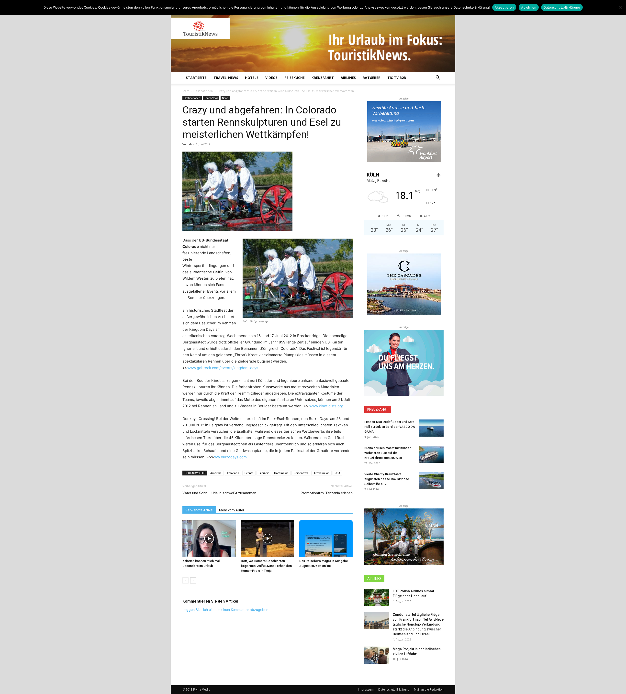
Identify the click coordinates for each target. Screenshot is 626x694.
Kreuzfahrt (323, 77)
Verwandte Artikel (199, 510)
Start (185, 91)
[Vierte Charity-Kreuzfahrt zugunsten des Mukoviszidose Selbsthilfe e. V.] (431, 480)
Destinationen (203, 91)
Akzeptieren (504, 7)
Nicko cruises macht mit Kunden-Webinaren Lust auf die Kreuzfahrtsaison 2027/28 (388, 453)
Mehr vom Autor (231, 510)
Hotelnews (281, 473)
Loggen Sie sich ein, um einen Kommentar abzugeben (225, 609)
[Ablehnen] (619, 7)
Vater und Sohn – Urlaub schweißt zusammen (219, 493)
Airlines (348, 77)
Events (249, 473)
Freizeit (264, 473)
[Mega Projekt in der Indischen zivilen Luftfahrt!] (376, 655)
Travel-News (225, 77)
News (225, 98)
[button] (438, 78)
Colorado (233, 473)
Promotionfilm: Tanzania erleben (327, 493)
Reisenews (301, 473)
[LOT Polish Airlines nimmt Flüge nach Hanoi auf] (376, 597)
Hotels (251, 77)
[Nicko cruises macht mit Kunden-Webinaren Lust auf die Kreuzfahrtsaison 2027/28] (431, 454)
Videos (271, 77)
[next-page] (193, 580)
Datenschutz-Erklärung (393, 689)
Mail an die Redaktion (429, 689)
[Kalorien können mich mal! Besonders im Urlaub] (209, 538)
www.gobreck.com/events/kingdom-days (222, 367)
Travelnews (321, 473)
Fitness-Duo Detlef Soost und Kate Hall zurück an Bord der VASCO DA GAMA (389, 426)
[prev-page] (185, 580)
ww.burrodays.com (230, 457)
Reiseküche (294, 77)
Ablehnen (528, 7)
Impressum (366, 689)
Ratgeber (371, 77)
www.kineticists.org (326, 406)
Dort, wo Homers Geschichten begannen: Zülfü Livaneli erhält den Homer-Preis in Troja (266, 566)
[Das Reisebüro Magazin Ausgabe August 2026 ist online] (326, 538)
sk (190, 144)
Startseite (196, 77)
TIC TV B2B (396, 77)
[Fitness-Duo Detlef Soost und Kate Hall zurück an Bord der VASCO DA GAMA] (431, 428)
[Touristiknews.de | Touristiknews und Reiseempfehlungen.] (313, 39)
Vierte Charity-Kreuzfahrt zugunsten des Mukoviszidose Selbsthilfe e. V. (386, 479)
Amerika (216, 473)
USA (337, 473)
